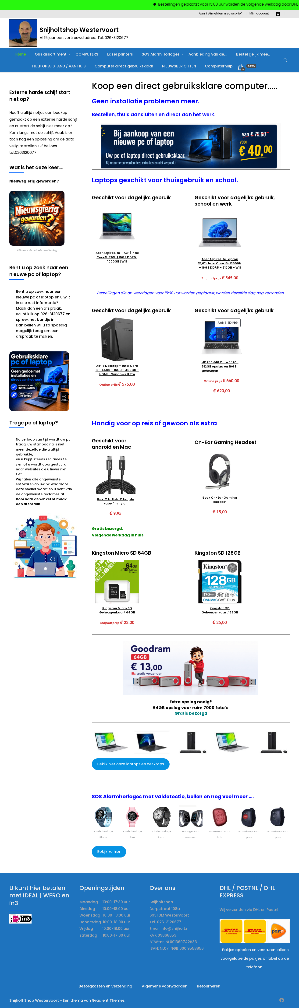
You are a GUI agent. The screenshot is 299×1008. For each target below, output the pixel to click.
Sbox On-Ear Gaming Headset (219, 500)
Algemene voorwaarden (164, 986)
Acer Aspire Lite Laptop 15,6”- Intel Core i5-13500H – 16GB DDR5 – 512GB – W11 (219, 263)
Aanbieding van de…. (208, 54)
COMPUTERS (86, 54)
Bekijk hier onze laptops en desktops (130, 764)
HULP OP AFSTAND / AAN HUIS (59, 66)
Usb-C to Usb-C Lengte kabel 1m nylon (115, 501)
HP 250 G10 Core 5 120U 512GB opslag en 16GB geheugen (220, 366)
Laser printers (120, 54)
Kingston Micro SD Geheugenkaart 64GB (117, 610)
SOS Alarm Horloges (161, 54)
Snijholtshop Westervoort (79, 30)
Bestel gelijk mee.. (253, 54)
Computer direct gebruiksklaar (124, 66)
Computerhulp (219, 66)
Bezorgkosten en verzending (105, 986)
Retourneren (208, 986)
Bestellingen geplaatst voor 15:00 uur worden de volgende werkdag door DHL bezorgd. (220, 4)
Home (20, 54)
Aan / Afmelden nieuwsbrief (220, 13)
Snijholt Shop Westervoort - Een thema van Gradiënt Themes (67, 1000)
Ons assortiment (51, 54)
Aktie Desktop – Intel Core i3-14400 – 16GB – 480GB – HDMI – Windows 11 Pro (117, 370)
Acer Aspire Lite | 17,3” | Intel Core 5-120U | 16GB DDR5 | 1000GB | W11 (117, 257)
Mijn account (259, 13)
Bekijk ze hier (109, 851)
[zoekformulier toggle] (285, 60)
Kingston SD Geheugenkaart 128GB (220, 610)
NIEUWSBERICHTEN (179, 66)
